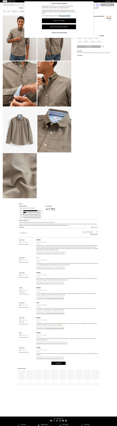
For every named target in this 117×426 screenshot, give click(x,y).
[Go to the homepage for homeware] (12, 1)
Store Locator (107, 1)
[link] (94, 4)
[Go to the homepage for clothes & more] (5, 1)
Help (113, 1)
